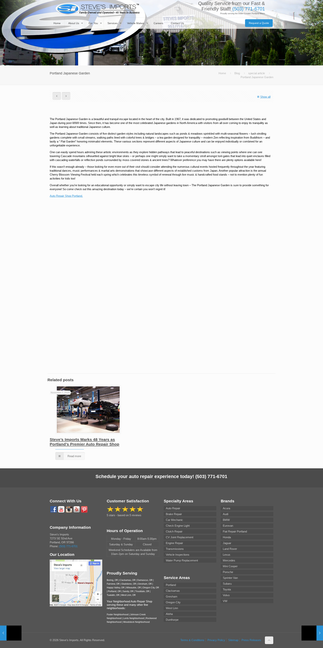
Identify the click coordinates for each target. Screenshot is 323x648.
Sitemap (233, 640)
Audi (225, 514)
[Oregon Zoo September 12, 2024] (312, 633)
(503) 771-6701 (248, 9)
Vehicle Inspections (177, 554)
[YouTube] (61, 509)
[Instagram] (69, 509)
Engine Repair (174, 543)
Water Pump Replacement (182, 560)
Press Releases (251, 640)
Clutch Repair (174, 531)
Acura (226, 508)
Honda (227, 537)
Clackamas (173, 590)
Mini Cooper (230, 566)
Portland (171, 584)
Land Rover (230, 548)
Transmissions (175, 548)
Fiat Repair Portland (235, 531)
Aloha (169, 613)
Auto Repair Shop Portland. (66, 195)
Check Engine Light (178, 525)
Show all (265, 96)
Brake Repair (174, 514)
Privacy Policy (216, 640)
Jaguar (227, 543)
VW (225, 601)
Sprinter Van (230, 577)
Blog (237, 73)
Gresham (171, 596)
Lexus (226, 554)
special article (256, 73)
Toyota (227, 589)
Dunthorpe (172, 619)
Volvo (226, 595)
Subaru (227, 583)
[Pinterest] (84, 509)
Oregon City (173, 602)
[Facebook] (53, 509)
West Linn (172, 608)
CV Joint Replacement (179, 537)
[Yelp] (76, 509)
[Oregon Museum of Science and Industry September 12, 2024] (10, 633)
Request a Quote (259, 23)
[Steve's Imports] (97, 8)
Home (222, 73)
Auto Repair (173, 508)
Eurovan (228, 525)
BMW (226, 519)
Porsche (228, 572)
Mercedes (229, 560)
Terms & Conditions (192, 640)
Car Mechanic (174, 519)
